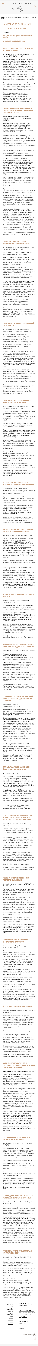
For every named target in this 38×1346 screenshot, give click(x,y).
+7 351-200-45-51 (18, 3)
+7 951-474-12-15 (30, 3)
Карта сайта (22, 1328)
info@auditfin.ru (23, 1317)
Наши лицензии (23, 1305)
